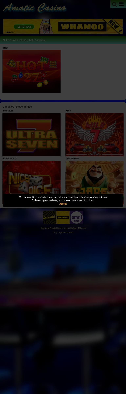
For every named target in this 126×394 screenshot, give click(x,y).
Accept (63, 203)
